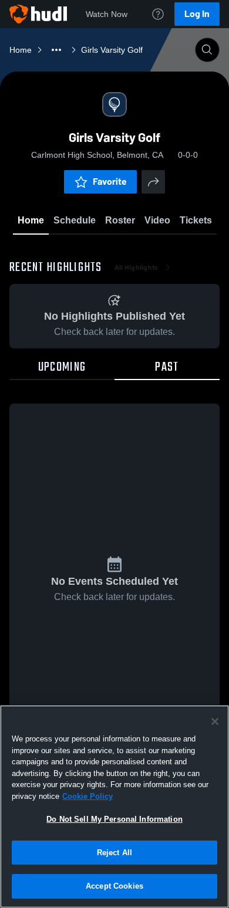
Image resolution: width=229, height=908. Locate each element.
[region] (114, 806)
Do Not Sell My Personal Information (114, 819)
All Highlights (136, 267)
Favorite (110, 181)
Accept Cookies (114, 886)
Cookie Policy (87, 796)
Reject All (114, 852)
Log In (197, 14)
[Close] (215, 721)
